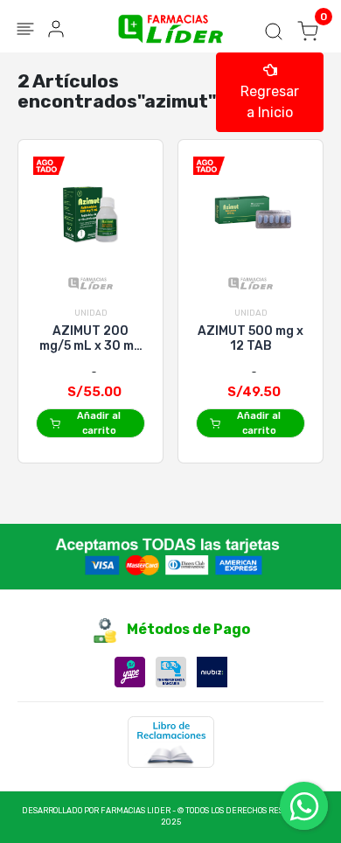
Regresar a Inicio (269, 102)
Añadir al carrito (99, 423)
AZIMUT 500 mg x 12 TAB (250, 338)
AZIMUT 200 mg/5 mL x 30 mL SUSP (90, 338)
